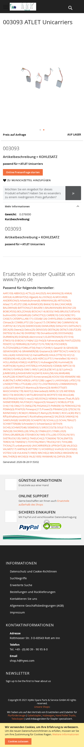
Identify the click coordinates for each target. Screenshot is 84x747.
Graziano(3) (46, 351)
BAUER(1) (39, 307)
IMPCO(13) (69, 365)
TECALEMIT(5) (65, 438)
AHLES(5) (41, 293)
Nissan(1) (51, 402)
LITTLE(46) (25, 384)
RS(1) (77, 413)
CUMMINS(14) (70, 322)
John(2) (68, 369)
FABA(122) (32, 340)
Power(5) (47, 409)
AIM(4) (68, 293)
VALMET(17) (10, 449)
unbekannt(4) (23, 445)
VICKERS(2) (47, 449)
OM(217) (19, 405)
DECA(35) (8, 329)
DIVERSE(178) (32, 333)
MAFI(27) (20, 387)
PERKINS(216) (72, 405)
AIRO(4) (7, 297)
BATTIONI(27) (25, 307)
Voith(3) (59, 449)
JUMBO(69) (9, 373)
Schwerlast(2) (44, 423)
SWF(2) (25, 438)
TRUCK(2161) (53, 442)
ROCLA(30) (68, 413)
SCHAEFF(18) (38, 420)
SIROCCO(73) (48, 427)
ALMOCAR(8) (60, 297)
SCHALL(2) (52, 420)
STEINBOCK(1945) (35, 434)
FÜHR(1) (48, 347)
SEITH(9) (57, 423)
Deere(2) (19, 329)
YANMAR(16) (49, 456)
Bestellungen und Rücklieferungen (32, 592)
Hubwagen (48, 715)
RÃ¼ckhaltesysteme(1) (16, 416)
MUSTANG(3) (10, 398)
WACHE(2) (43, 453)
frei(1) (39, 347)
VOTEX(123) (9, 453)
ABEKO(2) (19, 293)
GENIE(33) (72, 347)
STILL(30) (51, 434)
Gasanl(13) (60, 347)
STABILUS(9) (59, 431)
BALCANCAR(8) (63, 304)
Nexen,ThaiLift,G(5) (68, 398)
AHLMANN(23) (55, 293)
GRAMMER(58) (30, 351)
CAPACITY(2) (39, 315)
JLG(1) (60, 369)
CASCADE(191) (67, 315)
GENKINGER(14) (12, 351)
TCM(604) (50, 438)
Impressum (17, 612)
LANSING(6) (61, 380)
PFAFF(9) (20, 409)
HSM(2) (22, 362)
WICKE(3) (23, 456)
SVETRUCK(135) (12, 438)
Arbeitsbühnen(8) (30, 300)
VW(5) (33, 453)
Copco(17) (39, 322)
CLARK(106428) (72, 318)
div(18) (20, 333)
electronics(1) (37, 337)
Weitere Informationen (65, 734)
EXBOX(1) (20, 340)
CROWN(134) (53, 322)
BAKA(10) (49, 304)
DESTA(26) (53, 329)
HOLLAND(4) (10, 362)
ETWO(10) (8, 340)
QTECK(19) (74, 409)
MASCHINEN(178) (13, 391)
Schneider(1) (28, 423)
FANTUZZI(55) (72, 340)
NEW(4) (52, 398)
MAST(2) (29, 391)
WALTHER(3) (10, 456)
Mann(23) (44, 387)
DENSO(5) (41, 329)
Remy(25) (46, 413)
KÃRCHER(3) (23, 380)
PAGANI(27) (43, 405)
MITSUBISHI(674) (36, 395)
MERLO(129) (56, 391)
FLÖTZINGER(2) (12, 347)
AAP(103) (8, 293)
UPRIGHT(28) (58, 445)
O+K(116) (8, 405)
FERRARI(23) (23, 344)
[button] (40, 130)
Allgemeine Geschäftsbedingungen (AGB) (37, 605)
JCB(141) (51, 369)
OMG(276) (30, 405)
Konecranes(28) (43, 376)
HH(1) (74, 358)
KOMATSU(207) (24, 376)
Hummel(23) (65, 362)
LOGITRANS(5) (49, 384)
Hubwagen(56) (49, 362)
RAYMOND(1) (10, 413)
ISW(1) (27, 369)
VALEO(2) (72, 445)
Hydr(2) (20, 365)
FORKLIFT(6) (28, 347)
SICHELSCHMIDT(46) (15, 427)
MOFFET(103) (54, 395)
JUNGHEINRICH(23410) (29, 373)
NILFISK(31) (26, 402)
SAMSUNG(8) (10, 420)
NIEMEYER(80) (11, 402)
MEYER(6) (69, 391)
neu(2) (30, 398)
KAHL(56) (48, 373)
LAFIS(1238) (37, 380)
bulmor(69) (9, 315)
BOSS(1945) (53, 311)
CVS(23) (20, 326)
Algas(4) (33, 297)
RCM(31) (24, 413)
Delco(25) (29, 329)
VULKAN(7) (23, 453)
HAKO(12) (74, 351)
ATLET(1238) (20, 304)
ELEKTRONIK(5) (54, 337)
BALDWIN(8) (10, 307)
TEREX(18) (8, 442)
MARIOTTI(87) (59, 387)
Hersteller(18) (62, 358)
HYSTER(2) (32, 365)
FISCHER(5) (60, 344)
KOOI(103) (58, 376)
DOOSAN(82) (65, 333)
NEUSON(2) (41, 398)
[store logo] (23, 7)
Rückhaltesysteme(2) (42, 416)
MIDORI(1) (20, 395)
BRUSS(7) (65, 311)
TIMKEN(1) (21, 442)
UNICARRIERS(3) (41, 445)
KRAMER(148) (72, 376)
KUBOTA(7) (9, 380)
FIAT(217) (35, 344)
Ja (73, 193)
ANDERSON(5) (11, 300)
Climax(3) (8, 322)
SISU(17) (62, 427)
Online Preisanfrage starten (23, 172)
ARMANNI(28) (49, 300)
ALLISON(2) (45, 297)
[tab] (42, 206)
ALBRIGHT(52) (20, 297)
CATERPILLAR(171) (22, 318)
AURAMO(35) (35, 304)
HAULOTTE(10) (57, 355)
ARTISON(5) (64, 300)
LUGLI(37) (8, 387)
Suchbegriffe (18, 578)
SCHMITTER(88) (12, 423)
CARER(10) (52, 315)
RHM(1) (56, 413)
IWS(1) (35, 369)
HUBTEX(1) (34, 362)
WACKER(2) (56, 453)
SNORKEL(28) (21, 431)
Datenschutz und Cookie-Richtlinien (33, 571)
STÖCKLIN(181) (66, 434)
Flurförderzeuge (16, 715)
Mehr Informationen (17, 206)
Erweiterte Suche (21, 585)
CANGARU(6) (23, 315)
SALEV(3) (60, 416)
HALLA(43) (9, 355)
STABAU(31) (45, 431)
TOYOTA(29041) (37, 442)
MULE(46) (68, 395)
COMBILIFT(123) (23, 322)
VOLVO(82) (70, 449)
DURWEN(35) (10, 337)
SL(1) (70, 427)
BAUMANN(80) (53, 307)
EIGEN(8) (24, 337)
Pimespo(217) (33, 409)
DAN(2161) (62, 326)
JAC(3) (43, 369)
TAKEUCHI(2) (37, 438)
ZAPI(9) (61, 456)
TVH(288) (67, 442)
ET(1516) (68, 337)
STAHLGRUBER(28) (13, 434)
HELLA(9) (32, 358)
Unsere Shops (41, 706)
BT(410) (75, 311)
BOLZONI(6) (24, 311)
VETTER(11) (34, 449)
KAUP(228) (9, 376)
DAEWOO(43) (33, 326)
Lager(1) (49, 380)
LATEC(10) (74, 380)
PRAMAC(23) (60, 409)
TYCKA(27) (9, 445)
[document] (42, 735)
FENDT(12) (9, 344)
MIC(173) (8, 395)
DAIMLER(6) (48, 326)
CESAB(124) (40, 318)
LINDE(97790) (11, 384)
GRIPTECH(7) (60, 351)
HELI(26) (21, 358)
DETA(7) (64, 329)
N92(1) (22, 398)
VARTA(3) (22, 449)
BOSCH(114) (39, 311)
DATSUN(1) (75, 326)
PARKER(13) (57, 405)
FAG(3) (42, 340)
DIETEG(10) (9, 333)
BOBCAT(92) (10, 311)
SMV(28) (8, 431)
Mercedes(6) (41, 391)
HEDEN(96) (9, 358)
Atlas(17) (8, 304)
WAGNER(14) (70, 453)
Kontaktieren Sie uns (23, 599)
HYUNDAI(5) (45, 365)
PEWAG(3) (8, 409)
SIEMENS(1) (34, 427)
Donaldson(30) (49, 333)
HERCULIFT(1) (46, 358)
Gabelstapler (34, 715)
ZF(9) (68, 456)
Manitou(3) (32, 387)
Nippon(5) (40, 402)
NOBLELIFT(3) (66, 402)
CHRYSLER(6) (55, 318)
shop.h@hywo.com (22, 660)
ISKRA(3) (18, 369)
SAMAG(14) (71, 416)
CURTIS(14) (9, 326)
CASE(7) (7, 318)
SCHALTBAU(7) (67, 420)
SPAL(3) (33, 431)
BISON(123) (69, 307)
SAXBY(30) (24, 420)
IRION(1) (8, 369)
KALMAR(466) (62, 373)
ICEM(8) (57, 365)
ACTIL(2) (30, 293)
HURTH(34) (9, 365)
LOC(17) (36, 384)
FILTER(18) (47, 344)
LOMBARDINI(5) (68, 384)
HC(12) (70, 355)
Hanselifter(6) (40, 355)
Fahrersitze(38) (55, 340)
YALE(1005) (35, 456)
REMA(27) (34, 413)
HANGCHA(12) (24, 355)
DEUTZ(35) (75, 329)
